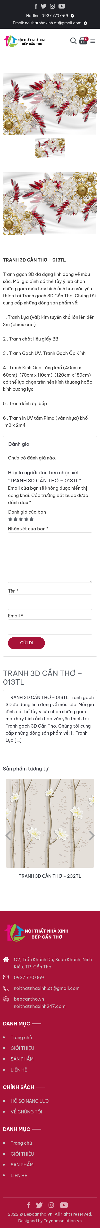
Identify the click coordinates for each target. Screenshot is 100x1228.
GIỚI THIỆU (22, 1048)
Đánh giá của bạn (27, 512)
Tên (13, 591)
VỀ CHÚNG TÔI (26, 1112)
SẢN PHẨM (22, 1059)
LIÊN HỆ (19, 1070)
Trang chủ (21, 1037)
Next (92, 835)
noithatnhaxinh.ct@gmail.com (53, 22)
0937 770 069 (55, 15)
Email (15, 616)
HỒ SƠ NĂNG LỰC (30, 1101)
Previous (8, 835)
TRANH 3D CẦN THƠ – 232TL (50, 876)
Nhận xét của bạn (28, 529)
